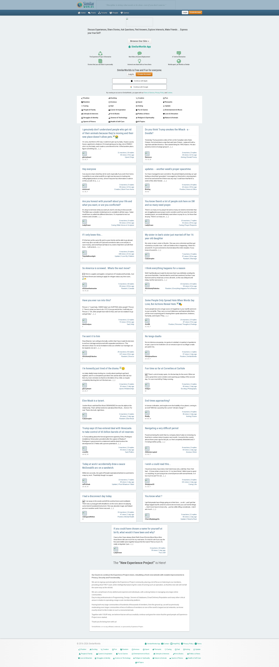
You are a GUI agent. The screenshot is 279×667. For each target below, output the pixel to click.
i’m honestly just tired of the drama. (101, 368)
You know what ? (153, 496)
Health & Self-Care (194, 658)
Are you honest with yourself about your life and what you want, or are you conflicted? (107, 203)
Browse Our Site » (139, 41)
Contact (166, 644)
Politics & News (194, 654)
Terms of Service (149, 92)
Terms (199, 644)
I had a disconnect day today (97, 496)
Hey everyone (89, 169)
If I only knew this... (92, 234)
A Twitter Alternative (178, 57)
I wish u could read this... (158, 464)
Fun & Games (123, 654)
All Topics (140, 662)
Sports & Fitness (177, 658)
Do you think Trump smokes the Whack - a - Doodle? (167, 131)
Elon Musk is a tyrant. (93, 400)
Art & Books (179, 654)
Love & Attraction (86, 658)
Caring (168, 649)
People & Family (86, 654)
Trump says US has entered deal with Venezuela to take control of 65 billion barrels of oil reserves (108, 430)
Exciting (94, 649)
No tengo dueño (153, 336)
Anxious (136, 649)
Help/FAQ (176, 644)
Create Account (144, 74)
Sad (178, 649)
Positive (83, 649)
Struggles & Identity (103, 658)
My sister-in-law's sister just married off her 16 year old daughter (169, 236)
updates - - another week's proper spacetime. (168, 169)
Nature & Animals (160, 658)
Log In (185, 12)
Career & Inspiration (105, 654)
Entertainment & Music (141, 654)
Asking (187, 649)
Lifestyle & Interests (162, 654)
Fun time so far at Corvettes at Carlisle (165, 368)
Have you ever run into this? (96, 300)
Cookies (169, 92)
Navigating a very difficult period (161, 428)
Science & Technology (123, 658)
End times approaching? (157, 400)
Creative (105, 649)
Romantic (157, 649)
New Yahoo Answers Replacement (139, 57)
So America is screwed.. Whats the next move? (106, 268)
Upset (147, 649)
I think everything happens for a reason (165, 268)
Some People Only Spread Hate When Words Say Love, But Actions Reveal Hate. (169, 302)
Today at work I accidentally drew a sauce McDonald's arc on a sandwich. (103, 466)
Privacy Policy (159, 92)
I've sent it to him (91, 336)
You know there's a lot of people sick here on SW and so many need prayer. (170, 203)
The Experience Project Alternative (100, 57)
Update (197, 649)
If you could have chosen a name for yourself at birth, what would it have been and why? (138, 530)
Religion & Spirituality (142, 658)
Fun (115, 649)
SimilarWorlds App (141, 46)
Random (125, 649)
